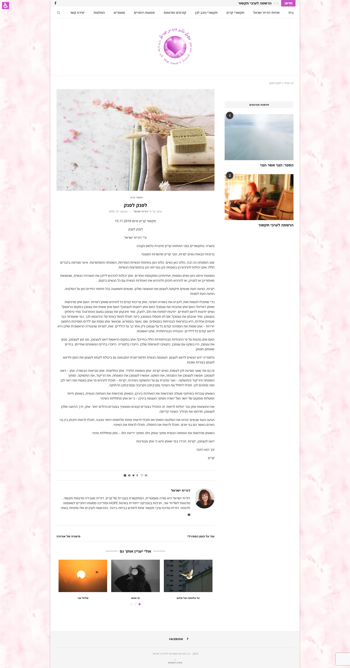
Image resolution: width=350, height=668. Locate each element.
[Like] (142, 475)
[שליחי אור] (83, 576)
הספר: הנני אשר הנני (276, 165)
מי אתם (135, 598)
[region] (175, 83)
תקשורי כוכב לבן (206, 12)
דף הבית (288, 83)
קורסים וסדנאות (175, 12)
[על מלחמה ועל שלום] (188, 576)
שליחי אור (83, 598)
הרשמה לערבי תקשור (254, 3)
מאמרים (119, 12)
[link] (55, 3)
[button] (5, 5)
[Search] (59, 12)
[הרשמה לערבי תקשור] (259, 197)
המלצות (99, 12)
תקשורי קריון (235, 12)
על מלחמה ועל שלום (188, 598)
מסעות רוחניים (144, 12)
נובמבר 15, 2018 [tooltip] (118, 211)
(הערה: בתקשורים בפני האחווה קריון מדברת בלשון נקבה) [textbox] (136, 352)
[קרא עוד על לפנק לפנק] (135, 91)
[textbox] (135, 351)
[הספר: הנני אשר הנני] (259, 137)
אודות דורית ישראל (266, 12)
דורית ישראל (141, 211)
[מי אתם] (135, 576)
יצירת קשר (77, 12)
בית (290, 12)
